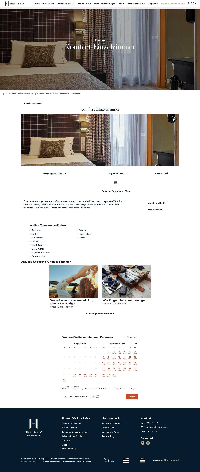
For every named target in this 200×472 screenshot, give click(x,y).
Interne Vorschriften (85, 462)
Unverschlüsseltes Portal (50, 462)
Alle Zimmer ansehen (33, 103)
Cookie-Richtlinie (58, 459)
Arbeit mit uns (107, 427)
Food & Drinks (84, 3)
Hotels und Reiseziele (44, 3)
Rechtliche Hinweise (29, 459)
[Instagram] (148, 443)
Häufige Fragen (69, 427)
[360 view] (174, 119)
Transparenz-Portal (110, 432)
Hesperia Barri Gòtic (40, 93)
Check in (66, 440)
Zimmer (55, 93)
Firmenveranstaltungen (105, 3)
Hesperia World (171, 460)
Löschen (132, 337)
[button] (23, 140)
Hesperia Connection (111, 423)
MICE (121, 3)
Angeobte (153, 3)
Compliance (44, 459)
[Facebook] (142, 443)
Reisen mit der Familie (72, 436)
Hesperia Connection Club (173, 3)
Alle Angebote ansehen (100, 313)
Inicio (8, 93)
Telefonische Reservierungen (75, 432)
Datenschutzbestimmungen (78, 459)
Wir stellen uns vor (65, 3)
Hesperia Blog (107, 436)
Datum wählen (155, 209)
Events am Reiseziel (136, 3)
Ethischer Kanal (68, 462)
